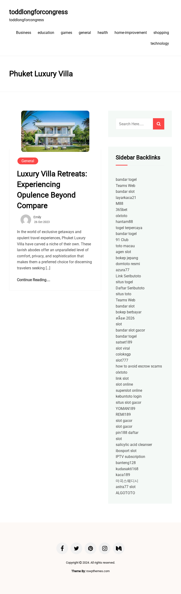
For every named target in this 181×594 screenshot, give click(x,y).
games (66, 32)
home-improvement (131, 32)
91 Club (122, 240)
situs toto (123, 294)
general (85, 32)
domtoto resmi (128, 264)
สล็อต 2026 (125, 318)
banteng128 (126, 463)
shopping (161, 32)
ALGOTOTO (125, 493)
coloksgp (123, 354)
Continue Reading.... (33, 280)
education (46, 32)
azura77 (122, 270)
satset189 (124, 342)
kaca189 (123, 475)
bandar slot (125, 191)
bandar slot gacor (130, 330)
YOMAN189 (125, 408)
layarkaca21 (126, 197)
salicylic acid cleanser (134, 444)
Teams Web (125, 185)
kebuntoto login (129, 396)
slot (119, 324)
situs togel (124, 282)
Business (23, 32)
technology (160, 43)
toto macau (125, 246)
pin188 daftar (127, 432)
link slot (122, 378)
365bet (121, 209)
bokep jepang (127, 258)
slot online (124, 384)
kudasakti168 (127, 469)
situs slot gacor (128, 402)
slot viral (123, 348)
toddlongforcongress (38, 12)
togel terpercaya (129, 228)
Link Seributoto (128, 276)
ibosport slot (126, 451)
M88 (119, 203)
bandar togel (126, 179)
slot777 (122, 360)
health (103, 32)
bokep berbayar (128, 312)
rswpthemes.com (98, 571)
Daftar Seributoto (130, 288)
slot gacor (124, 420)
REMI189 (123, 414)
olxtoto (121, 216)
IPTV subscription (130, 456)
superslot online (129, 390)
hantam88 (124, 221)
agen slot (123, 252)
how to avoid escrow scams (139, 366)
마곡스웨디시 (127, 481)
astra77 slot (126, 487)
